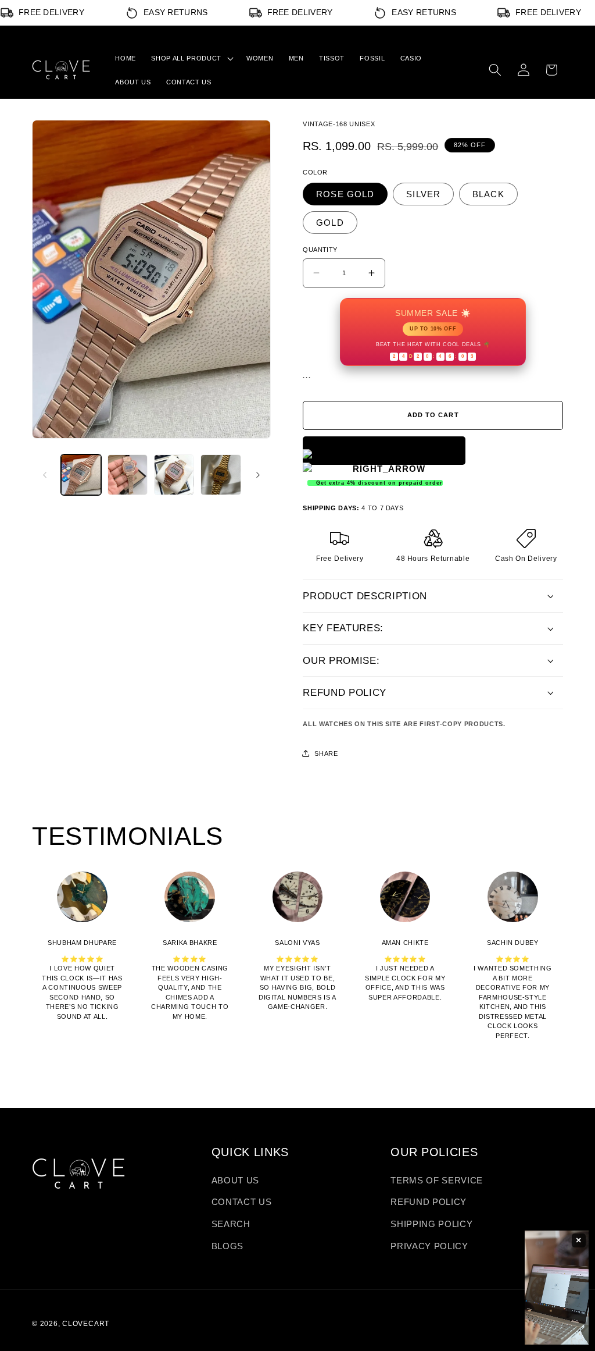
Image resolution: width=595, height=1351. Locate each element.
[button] (191, 58)
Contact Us (242, 1202)
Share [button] (326, 753)
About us (235, 1180)
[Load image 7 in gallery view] (220, 474)
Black (488, 194)
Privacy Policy (429, 1246)
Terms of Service (436, 1180)
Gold (329, 222)
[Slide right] (258, 475)
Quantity (320, 249)
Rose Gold (345, 194)
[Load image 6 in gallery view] (174, 474)
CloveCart (85, 1324)
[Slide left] (45, 475)
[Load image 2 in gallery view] (127, 474)
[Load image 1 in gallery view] (81, 474)
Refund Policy (428, 1202)
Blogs (227, 1246)
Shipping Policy (431, 1224)
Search (231, 1224)
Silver (423, 194)
